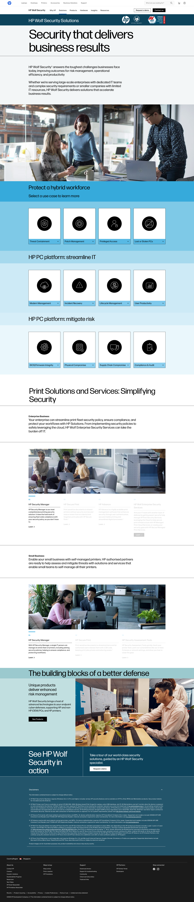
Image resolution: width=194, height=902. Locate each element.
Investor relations (12, 874)
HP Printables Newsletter (15, 887)
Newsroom (10, 879)
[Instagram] (158, 869)
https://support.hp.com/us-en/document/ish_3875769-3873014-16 (54, 829)
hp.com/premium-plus (135, 806)
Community (83, 874)
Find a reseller (48, 871)
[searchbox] (157, 3)
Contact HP (10, 869)
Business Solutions (70, 3)
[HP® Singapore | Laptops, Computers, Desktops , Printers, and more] (9, 3)
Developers (120, 871)
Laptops (24, 3)
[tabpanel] (44, 516)
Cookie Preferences (51, 893)
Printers (44, 3)
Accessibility (32, 893)
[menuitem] (24, 3)
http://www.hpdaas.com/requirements (128, 811)
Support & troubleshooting (88, 871)
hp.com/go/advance (132, 822)
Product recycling (19, 893)
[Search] (171, 3)
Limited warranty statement (79, 893)
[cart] (179, 3)
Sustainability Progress (14, 877)
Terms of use (64, 893)
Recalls (9, 893)
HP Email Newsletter (13, 885)
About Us (10, 865)
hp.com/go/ (129, 817)
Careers (9, 871)
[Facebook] (154, 869)
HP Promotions (48, 874)
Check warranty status (87, 877)
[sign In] (184, 3)
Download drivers (85, 869)
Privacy (40, 893)
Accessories (55, 3)
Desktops (34, 3)
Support (84, 3)
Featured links (84, 879)
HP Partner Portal (121, 869)
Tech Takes (10, 882)
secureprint (137, 817)
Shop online (47, 869)
